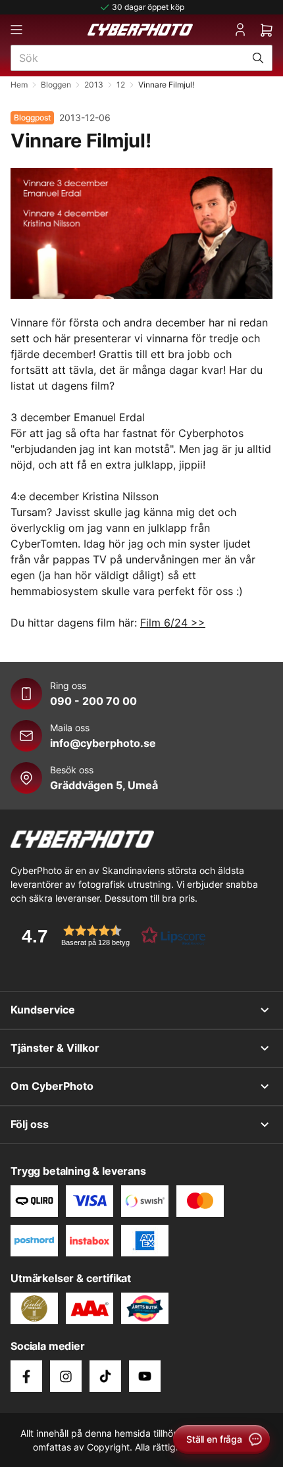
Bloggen (56, 85)
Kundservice (43, 1009)
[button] (109, 935)
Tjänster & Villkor (55, 1047)
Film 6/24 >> (172, 622)
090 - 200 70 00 (93, 701)
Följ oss (30, 1124)
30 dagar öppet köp (148, 7)
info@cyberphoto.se (103, 743)
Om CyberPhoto (52, 1086)
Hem (19, 85)
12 (120, 85)
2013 (93, 85)
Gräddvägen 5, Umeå (104, 785)
